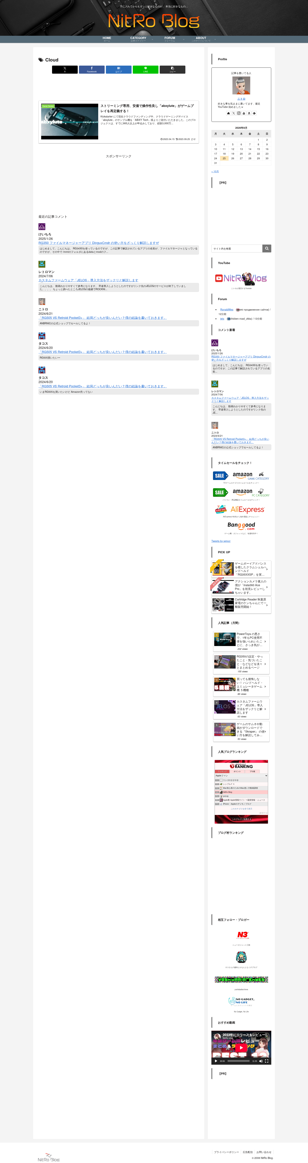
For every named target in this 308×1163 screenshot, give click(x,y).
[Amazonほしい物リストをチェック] (249, 113)
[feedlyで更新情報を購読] (254, 113)
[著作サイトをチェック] (228, 113)
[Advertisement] (118, 88)
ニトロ (241, 99)
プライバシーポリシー (226, 1152)
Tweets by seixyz (220, 541)
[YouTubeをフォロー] (244, 113)
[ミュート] (261, 1061)
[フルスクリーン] (266, 1061)
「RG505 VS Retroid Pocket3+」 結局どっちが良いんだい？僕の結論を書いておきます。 (102, 317)
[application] (241, 1048)
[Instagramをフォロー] (239, 113)
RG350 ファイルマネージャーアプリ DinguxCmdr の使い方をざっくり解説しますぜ (98, 242)
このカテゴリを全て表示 (241, 809)
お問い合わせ (263, 1152)
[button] (172, 70)
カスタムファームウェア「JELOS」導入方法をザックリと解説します (88, 280)
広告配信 (248, 1152)
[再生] (216, 1061)
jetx (222, 318)
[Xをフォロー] (233, 113)
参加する (263, 813)
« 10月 (215, 171)
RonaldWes (226, 309)
